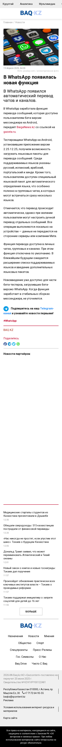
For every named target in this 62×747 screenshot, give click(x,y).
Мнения (49, 636)
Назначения (15, 636)
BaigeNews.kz (26, 127)
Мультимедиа (47, 3)
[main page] (31, 14)
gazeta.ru (9, 131)
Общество (24, 643)
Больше (31, 611)
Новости (20, 22)
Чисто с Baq (39, 663)
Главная (8, 22)
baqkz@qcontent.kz (14, 696)
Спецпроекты (19, 650)
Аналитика (26, 3)
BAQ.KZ (8, 330)
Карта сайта (10, 718)
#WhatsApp (10, 320)
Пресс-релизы (42, 650)
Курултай (8, 3)
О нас (42, 656)
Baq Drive (21, 663)
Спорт (40, 643)
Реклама (8, 700)
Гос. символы (25, 656)
